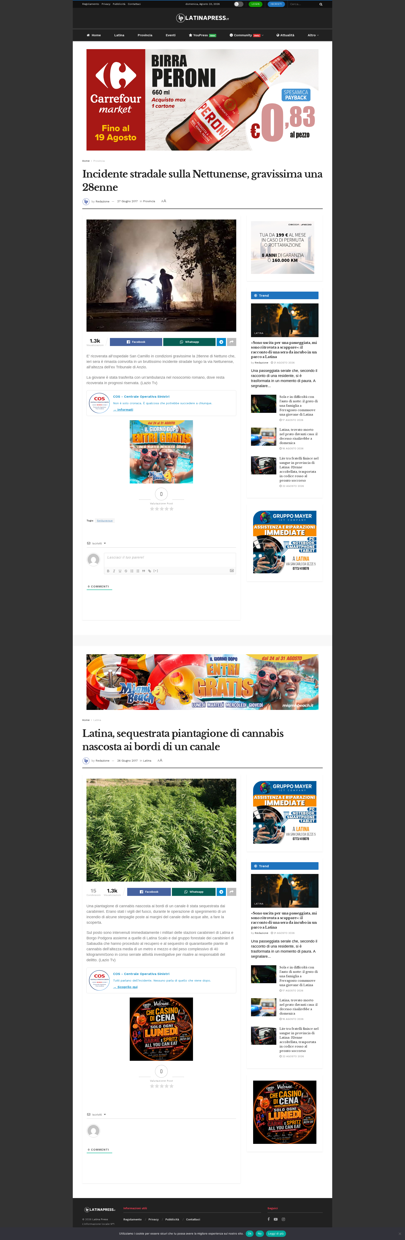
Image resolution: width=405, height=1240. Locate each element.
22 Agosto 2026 (293, 486)
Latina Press (100, 1219)
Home (96, 35)
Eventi (171, 35)
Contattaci (134, 4)
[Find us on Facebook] (268, 1219)
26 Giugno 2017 (127, 760)
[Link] (150, 571)
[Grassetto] (108, 571)
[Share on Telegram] (221, 342)
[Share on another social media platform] (231, 342)
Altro (312, 35)
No (260, 1233)
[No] (400, 1234)
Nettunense (105, 520)
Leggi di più (276, 1233)
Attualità (286, 35)
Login (256, 4)
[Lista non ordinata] (138, 571)
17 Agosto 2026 (292, 420)
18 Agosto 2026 (293, 448)
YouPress (203, 35)
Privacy (106, 4)
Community (246, 35)
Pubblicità (119, 4)
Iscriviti (276, 4)
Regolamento (90, 4)
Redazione (102, 201)
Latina (119, 35)
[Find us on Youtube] (276, 1219)
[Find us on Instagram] (283, 1219)
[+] (156, 570)
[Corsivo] (114, 571)
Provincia (145, 35)
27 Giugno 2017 (127, 201)
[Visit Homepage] (202, 18)
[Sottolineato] (120, 571)
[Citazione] (144, 571)
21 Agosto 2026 (284, 362)
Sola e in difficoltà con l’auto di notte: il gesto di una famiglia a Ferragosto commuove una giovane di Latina (298, 405)
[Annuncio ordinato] (132, 571)
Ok (250, 1233)
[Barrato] (126, 571)
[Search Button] (320, 4)
